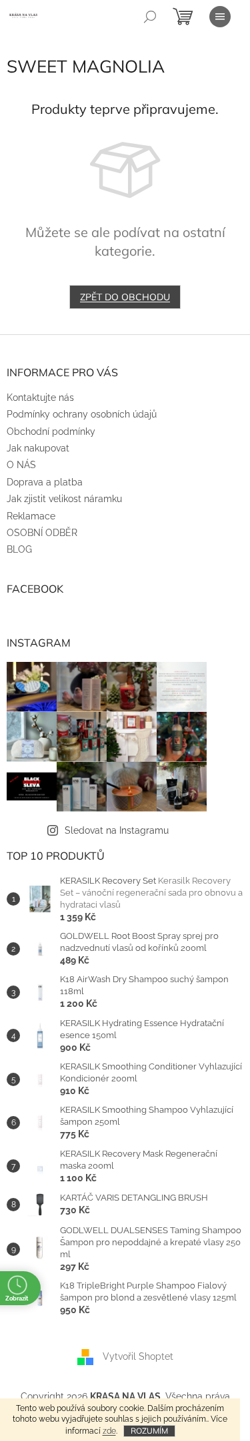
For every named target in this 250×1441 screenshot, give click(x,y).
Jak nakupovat (38, 448)
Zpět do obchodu (125, 297)
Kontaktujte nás (40, 397)
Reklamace (31, 516)
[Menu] (220, 16)
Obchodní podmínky (51, 431)
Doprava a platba (45, 482)
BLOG (19, 549)
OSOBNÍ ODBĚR (42, 532)
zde (109, 1431)
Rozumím (149, 1431)
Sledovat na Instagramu (117, 830)
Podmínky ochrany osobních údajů (82, 414)
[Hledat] (150, 16)
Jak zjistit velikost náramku (64, 498)
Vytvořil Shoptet (138, 1355)
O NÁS (21, 464)
